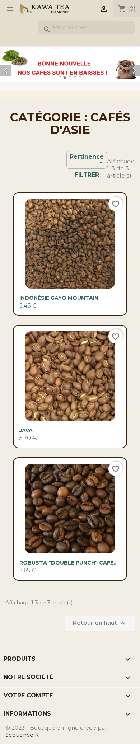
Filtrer (87, 174)
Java (26, 430)
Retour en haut (100, 623)
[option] (70, 64)
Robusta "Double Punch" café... (68, 563)
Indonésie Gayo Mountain (58, 298)
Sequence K (22, 734)
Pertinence (87, 159)
